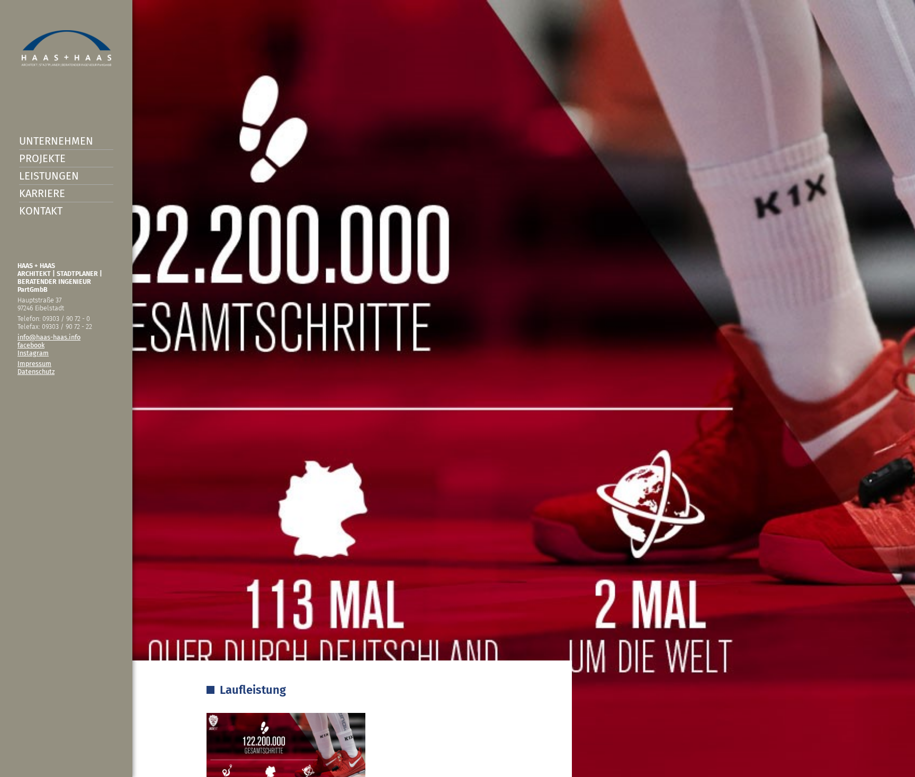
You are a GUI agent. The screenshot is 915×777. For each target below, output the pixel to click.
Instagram (33, 353)
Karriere (42, 193)
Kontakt (40, 210)
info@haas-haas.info (48, 337)
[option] (457, 388)
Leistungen (49, 175)
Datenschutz (36, 372)
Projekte (42, 158)
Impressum (34, 364)
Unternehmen (56, 141)
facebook (30, 345)
